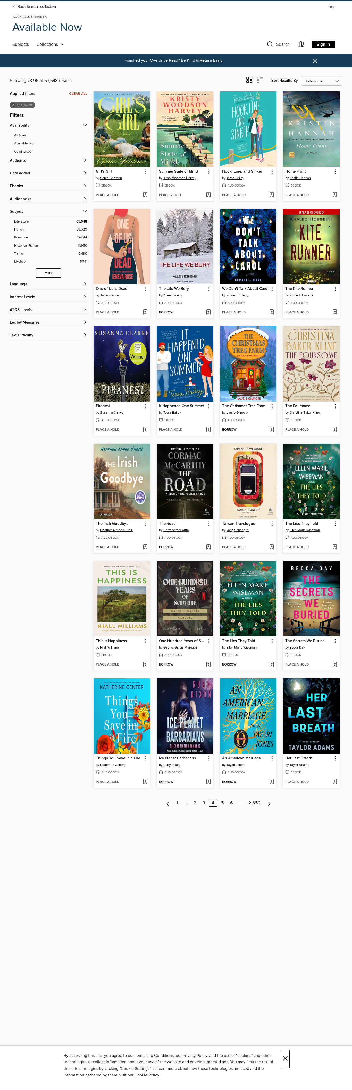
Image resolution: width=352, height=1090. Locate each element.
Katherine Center (112, 765)
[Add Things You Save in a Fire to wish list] (145, 782)
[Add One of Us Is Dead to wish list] (145, 312)
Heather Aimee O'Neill (116, 530)
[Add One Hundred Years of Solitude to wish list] (208, 664)
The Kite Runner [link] (299, 289)
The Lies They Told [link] (301, 523)
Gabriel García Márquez (180, 647)
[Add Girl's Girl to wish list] (145, 195)
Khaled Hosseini (301, 295)
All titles (20, 135)
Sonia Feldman (111, 178)
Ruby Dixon (171, 765)
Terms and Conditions (154, 1055)
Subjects (20, 44)
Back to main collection (36, 7)
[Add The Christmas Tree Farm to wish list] (271, 430)
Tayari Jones (235, 765)
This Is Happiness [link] (111, 641)
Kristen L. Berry (237, 295)
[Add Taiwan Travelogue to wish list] (271, 547)
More (48, 273)
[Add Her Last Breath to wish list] (334, 782)
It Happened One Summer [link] (181, 406)
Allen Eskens (172, 295)
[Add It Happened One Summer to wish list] (208, 430)
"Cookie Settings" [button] (135, 1068)
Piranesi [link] (103, 406)
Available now (24, 143)
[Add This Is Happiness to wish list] (145, 664)
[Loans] (301, 45)
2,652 (254, 803)
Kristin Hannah (300, 178)
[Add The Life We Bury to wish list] (208, 312)
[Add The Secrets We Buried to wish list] (334, 664)
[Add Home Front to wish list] (334, 195)
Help (331, 7)
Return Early (211, 60)
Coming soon (23, 151)
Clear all (78, 93)
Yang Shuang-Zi (238, 530)
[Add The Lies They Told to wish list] (334, 547)
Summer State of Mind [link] (178, 171)
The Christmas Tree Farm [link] (243, 406)
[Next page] (269, 803)
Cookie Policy (147, 1075)
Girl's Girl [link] (104, 171)
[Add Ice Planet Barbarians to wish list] (208, 782)
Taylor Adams (299, 765)
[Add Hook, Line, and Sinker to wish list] (271, 195)
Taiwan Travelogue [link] (238, 523)
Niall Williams (110, 647)
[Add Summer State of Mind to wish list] (208, 195)
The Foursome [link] (297, 406)
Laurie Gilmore (237, 413)
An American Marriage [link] (241, 758)
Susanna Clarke (111, 413)
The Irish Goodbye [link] (112, 523)
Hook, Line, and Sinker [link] (242, 171)
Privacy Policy (195, 1055)
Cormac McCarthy (176, 530)
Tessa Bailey (235, 178)
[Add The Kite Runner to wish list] (334, 312)
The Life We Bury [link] (174, 289)
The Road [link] (167, 523)
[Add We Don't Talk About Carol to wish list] (271, 312)
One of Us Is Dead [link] (112, 289)
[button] (278, 45)
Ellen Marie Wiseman (305, 530)
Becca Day (297, 647)
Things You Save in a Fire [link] (118, 758)
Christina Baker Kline (305, 413)
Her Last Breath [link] (298, 758)
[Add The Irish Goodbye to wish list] (145, 547)
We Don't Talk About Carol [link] (245, 289)
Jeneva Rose (109, 295)
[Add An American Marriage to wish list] (271, 782)
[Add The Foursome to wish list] (334, 430)
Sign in (323, 44)
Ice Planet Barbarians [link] (177, 758)
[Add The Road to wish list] (208, 547)
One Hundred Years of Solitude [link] (182, 641)
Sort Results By (284, 80)
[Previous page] (168, 803)
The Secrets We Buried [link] (305, 641)
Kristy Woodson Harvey (179, 178)
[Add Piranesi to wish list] (145, 430)
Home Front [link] (295, 171)
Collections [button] (48, 44)
